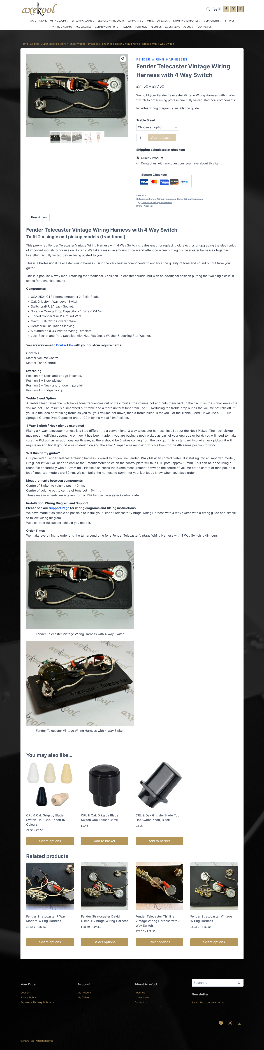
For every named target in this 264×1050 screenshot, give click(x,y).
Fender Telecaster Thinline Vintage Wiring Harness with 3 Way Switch (158, 921)
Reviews (127, 27)
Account (189, 27)
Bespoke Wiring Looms (111, 21)
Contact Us (205, 27)
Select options (50, 841)
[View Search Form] (208, 9)
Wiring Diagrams (62, 27)
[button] (123, 58)
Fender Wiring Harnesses (161, 59)
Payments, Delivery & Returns (37, 1002)
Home (32, 21)
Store (43, 21)
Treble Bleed (145, 120)
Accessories (83, 27)
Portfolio (141, 27)
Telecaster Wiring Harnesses (157, 202)
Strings (230, 21)
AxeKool (148, 205)
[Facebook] (226, 9)
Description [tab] (39, 217)
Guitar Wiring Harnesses (190, 199)
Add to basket (162, 137)
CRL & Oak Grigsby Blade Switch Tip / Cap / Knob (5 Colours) (45, 820)
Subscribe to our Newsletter (208, 1002)
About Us (156, 27)
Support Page (59, 508)
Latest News (172, 27)
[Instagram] (240, 9)
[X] (233, 9)
